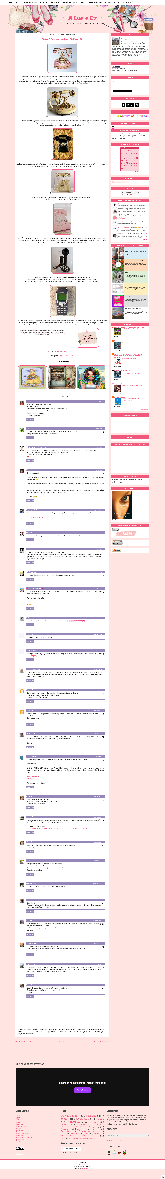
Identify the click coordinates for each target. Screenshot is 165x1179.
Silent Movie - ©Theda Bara (36, 447)
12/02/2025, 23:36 (98, 634)
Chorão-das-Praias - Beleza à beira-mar (132, 329)
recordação (83, 1119)
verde (79, 1127)
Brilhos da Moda (121, 218)
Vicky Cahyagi (31, 883)
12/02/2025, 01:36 (98, 447)
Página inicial (63, 1041)
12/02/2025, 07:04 (98, 470)
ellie (27, 618)
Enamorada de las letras (122, 370)
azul (95, 1129)
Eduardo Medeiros (33, 669)
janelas (97, 1136)
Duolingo (19, 1117)
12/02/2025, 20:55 (98, 572)
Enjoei (18, 1119)
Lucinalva (29, 900)
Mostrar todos (144, 409)
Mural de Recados (96, 3)
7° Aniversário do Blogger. (129, 358)
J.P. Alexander (31, 572)
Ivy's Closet (30, 634)
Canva (18, 1115)
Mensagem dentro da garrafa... (133, 308)
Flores (94, 1122)
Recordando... (129, 285)
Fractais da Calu (119, 397)
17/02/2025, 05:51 (98, 710)
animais (97, 1134)
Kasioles (29, 920)
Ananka (29, 533)
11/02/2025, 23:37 (98, 428)
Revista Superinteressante (25, 1137)
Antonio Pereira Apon (34, 817)
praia (87, 1134)
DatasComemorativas (89, 1131)
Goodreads (19, 1125)
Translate (135, 195)
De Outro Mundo (30, 3)
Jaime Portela (31, 733)
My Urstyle (44, 3)
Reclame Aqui (20, 1136)
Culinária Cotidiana (112, 3)
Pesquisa (61, 356)
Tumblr (19, 3)
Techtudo (19, 1141)
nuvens (81, 1129)
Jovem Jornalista (32, 756)
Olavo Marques (31, 470)
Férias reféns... (126, 342)
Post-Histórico (72, 1138)
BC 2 (126, 273)
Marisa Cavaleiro (32, 943)
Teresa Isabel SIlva (121, 221)
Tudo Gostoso (21, 1143)
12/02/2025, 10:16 (98, 533)
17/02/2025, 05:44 (98, 690)
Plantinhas (127, 3)
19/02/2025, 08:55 (97, 920)
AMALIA (29, 796)
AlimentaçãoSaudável (69, 1136)
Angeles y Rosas (119, 384)
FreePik (18, 1123)
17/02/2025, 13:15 (97, 733)
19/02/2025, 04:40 (97, 883)
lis (27, 549)
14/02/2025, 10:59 (98, 669)
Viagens (65, 1129)
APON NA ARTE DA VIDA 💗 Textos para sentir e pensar (47, 829)
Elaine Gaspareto (86, 1168)
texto (64, 1119)
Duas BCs (128, 297)
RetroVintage (69, 356)
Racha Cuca (20, 1130)
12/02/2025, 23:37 (98, 650)
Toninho (29, 860)
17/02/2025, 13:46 (98, 756)
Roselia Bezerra (31, 401)
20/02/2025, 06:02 (97, 985)
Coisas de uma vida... (121, 341)
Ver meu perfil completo (119, 58)
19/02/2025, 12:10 (97, 943)
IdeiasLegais (83, 1124)
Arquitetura (75, 1134)
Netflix (18, 1128)
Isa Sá (118, 215)
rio (62, 1138)
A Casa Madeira (121, 203)
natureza (76, 1121)
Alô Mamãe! (128, 249)
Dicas (101, 1119)
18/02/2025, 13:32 (97, 842)
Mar (63, 1134)
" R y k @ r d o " (31, 510)
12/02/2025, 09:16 (98, 510)
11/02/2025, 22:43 (99, 401)
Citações (93, 1127)
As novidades (69, 1116)
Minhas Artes (55, 3)
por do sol (83, 1138)
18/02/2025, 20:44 (98, 860)
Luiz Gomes (30, 964)
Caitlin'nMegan (31, 650)
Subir (160, 1176)
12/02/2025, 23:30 (98, 588)
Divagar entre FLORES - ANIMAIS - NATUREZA (129, 327)
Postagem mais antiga (101, 1041)
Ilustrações (86, 1136)
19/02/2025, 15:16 (97, 964)
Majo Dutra (30, 690)
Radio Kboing (20, 1132)
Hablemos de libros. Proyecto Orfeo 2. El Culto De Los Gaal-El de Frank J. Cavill (132, 373)
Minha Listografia (70, 3)
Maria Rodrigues (32, 985)
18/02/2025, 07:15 (97, 817)
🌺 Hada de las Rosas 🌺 (35, 588)
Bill (118, 233)
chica (28, 428)
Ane (124, 38)
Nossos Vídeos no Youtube (78, 829)
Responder (30, 419)
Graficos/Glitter (21, 1126)
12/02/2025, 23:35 (97, 618)
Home (11, 3)
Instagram (30, 779)
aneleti (114, 68)
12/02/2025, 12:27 (98, 549)
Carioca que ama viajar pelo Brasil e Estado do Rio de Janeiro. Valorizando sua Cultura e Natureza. (128, 355)
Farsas (18, 1121)
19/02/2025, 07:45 (97, 900)
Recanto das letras (22, 1134)
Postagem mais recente (23, 1041)
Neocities (82, 3)
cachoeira (93, 1138)
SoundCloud (20, 1139)
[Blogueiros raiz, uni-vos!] (19, 1154)
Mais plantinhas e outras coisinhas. (135, 261)
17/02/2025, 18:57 (97, 796)
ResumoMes (66, 1124)
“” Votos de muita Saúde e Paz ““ (38, 517)
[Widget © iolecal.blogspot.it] (145, 239)
